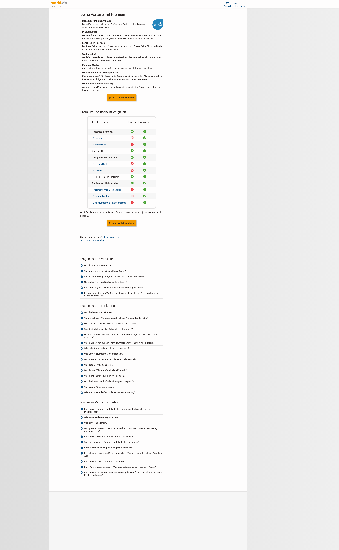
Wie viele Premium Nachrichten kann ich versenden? (110, 323)
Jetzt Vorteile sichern (123, 97)
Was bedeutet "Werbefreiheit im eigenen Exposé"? (109, 381)
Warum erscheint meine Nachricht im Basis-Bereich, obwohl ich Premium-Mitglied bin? (122, 335)
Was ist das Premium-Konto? (98, 265)
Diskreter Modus (101, 196)
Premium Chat (100, 164)
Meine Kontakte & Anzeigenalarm (109, 202)
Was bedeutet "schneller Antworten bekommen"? (108, 329)
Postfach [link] (227, 6)
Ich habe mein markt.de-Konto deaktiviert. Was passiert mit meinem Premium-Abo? (123, 454)
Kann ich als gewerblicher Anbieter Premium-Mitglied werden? (115, 287)
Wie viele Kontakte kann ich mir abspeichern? (106, 348)
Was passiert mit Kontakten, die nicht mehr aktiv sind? (111, 359)
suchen (235, 6)
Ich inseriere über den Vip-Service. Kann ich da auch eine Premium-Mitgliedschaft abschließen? (121, 294)
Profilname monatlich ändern (107, 189)
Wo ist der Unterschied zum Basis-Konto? (105, 271)
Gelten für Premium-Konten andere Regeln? (106, 282)
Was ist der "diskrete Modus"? (99, 387)
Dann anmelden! (111, 237)
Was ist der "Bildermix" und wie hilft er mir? (105, 370)
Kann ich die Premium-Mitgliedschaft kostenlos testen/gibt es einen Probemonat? (118, 410)
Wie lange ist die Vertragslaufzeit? (101, 417)
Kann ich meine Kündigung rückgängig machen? (108, 447)
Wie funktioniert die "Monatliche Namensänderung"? (110, 392)
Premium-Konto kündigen (93, 240)
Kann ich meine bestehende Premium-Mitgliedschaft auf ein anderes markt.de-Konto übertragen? (123, 473)
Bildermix (97, 138)
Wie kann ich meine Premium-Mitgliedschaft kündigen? (111, 442)
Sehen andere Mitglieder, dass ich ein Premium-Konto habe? (114, 276)
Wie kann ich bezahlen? (95, 422)
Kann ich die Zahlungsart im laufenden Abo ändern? (109, 436)
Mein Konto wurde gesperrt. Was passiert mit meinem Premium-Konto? (120, 467)
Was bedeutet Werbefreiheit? (98, 312)
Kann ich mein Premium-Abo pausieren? (104, 461)
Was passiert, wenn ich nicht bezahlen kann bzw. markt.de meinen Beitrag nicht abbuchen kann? (123, 429)
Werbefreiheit (99, 144)
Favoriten (97, 170)
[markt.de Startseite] (59, 2)
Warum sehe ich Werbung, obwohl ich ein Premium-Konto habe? (116, 318)
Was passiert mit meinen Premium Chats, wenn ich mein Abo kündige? (119, 342)
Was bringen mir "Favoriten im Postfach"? (104, 376)
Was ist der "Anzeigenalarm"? (98, 365)
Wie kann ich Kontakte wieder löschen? (103, 353)
